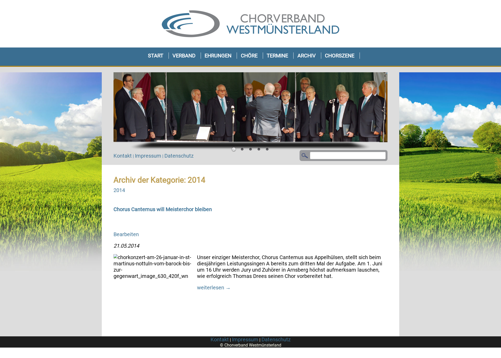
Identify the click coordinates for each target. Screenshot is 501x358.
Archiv (306, 55)
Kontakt (123, 156)
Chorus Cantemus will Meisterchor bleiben (163, 209)
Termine (277, 55)
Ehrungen (218, 55)
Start (155, 55)
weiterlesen (214, 287)
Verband (183, 55)
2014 (119, 190)
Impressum (148, 156)
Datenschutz (179, 156)
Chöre (249, 55)
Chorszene (339, 55)
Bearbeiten (126, 234)
